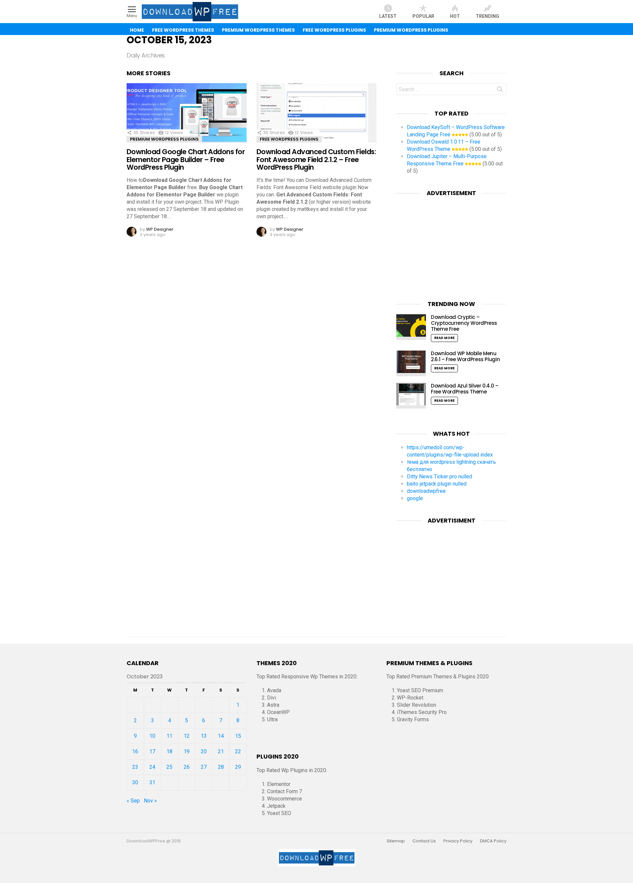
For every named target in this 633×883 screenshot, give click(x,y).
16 (135, 751)
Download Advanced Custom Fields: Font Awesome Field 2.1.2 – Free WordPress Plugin (316, 159)
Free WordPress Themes (183, 30)
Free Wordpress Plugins (289, 139)
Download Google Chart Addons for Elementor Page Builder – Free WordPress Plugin (186, 159)
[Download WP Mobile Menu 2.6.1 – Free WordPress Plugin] (411, 363)
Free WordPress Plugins (334, 30)
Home (137, 30)
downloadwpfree (426, 491)
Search (499, 90)
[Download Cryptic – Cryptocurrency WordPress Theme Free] (411, 327)
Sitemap (396, 841)
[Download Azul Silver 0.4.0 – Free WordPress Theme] (411, 396)
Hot (455, 16)
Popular (423, 16)
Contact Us (424, 841)
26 (187, 767)
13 (204, 736)
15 (238, 736)
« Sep (133, 801)
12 (187, 736)
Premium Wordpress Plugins (164, 139)
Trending (487, 16)
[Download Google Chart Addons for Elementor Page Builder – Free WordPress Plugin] (187, 118)
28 (221, 767)
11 (169, 736)
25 (169, 767)
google (415, 498)
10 (152, 736)
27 (204, 767)
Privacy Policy (457, 841)
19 (187, 751)
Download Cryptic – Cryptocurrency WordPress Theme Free (464, 323)
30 (135, 782)
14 (221, 736)
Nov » (150, 801)
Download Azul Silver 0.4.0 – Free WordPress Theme (464, 388)
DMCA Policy (493, 841)
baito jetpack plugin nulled (437, 484)
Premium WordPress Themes (258, 30)
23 (135, 767)
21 (221, 751)
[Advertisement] (451, 244)
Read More (444, 337)
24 (152, 767)
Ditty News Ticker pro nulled (439, 476)
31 (152, 782)
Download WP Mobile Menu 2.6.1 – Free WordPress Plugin (465, 356)
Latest (388, 16)
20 (204, 751)
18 (169, 751)
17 (152, 751)
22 (238, 751)
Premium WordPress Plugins (411, 30)
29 (238, 767)
